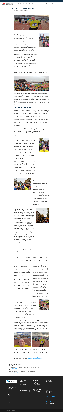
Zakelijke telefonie (21, 3)
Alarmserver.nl (8, 395)
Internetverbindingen (23, 383)
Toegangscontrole (55, 3)
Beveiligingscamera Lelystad (25, 391)
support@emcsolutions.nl (37, 391)
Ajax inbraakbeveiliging (24, 384)
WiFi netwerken (48, 3)
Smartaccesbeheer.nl (9, 388)
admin (15, 10)
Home (16, 3)
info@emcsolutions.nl (36, 384)
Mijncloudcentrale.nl (9, 400)
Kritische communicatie (39, 3)
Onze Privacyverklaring (50, 403)
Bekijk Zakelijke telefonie (13, 368)
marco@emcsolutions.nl (39, 357)
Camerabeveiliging (30, 3)
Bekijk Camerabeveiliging (14, 372)
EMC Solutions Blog (25, 10)
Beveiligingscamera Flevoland (25, 390)
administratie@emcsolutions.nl (38, 389)
